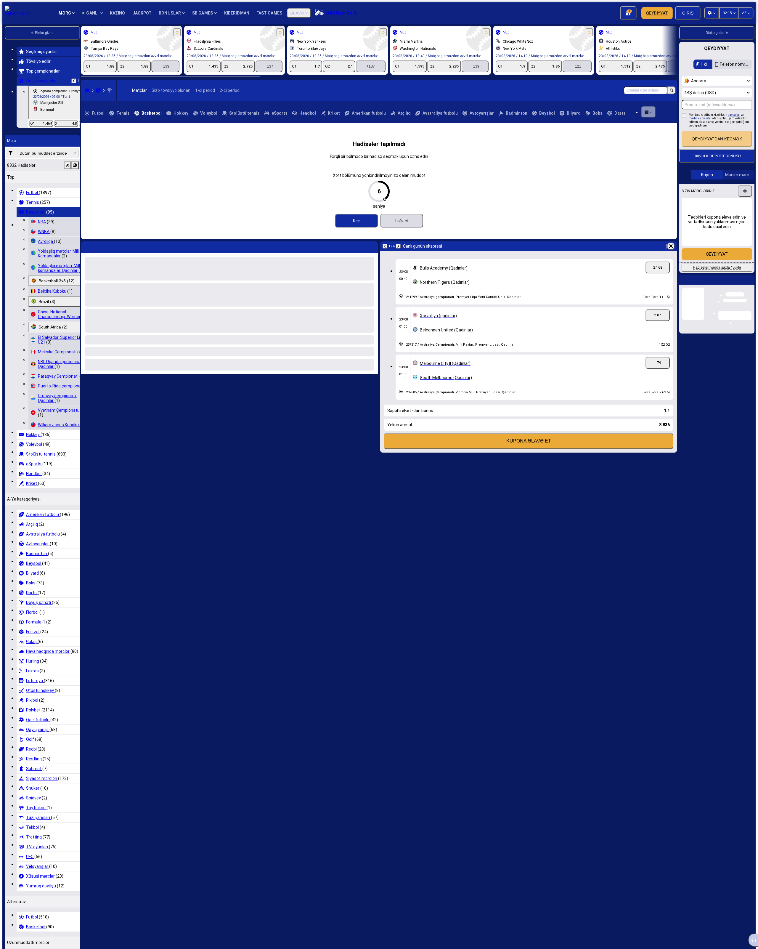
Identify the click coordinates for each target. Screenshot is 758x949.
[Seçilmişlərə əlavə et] (177, 32)
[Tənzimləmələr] (745, 191)
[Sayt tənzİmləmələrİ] (711, 13)
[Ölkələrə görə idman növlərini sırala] (75, 165)
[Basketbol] (98, 90)
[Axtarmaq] (671, 90)
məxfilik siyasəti (699, 118)
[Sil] (371, 246)
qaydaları (734, 114)
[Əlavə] (648, 112)
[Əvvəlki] (73, 80)
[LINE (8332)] (87, 90)
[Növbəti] (101, 246)
